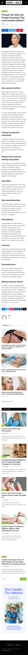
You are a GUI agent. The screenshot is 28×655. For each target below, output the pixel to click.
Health (4, 425)
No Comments (6, 26)
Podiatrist (5, 523)
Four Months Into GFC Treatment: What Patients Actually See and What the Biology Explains (14, 347)
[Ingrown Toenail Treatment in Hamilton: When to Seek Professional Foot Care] (14, 517)
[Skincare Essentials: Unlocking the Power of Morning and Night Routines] (14, 383)
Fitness (4, 556)
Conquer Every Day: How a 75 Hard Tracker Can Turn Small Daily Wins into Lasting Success (13, 562)
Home (3, 7)
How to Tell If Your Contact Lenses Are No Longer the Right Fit (14, 495)
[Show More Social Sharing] (24, 30)
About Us (18, 645)
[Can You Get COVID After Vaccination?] (14, 420)
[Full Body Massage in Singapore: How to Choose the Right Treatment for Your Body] (14, 451)
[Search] (25, 2)
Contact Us (10, 645)
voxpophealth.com (6, 650)
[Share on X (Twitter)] (12, 30)
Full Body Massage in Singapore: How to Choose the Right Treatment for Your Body (14, 462)
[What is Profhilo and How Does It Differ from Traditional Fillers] (14, 361)
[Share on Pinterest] (19, 30)
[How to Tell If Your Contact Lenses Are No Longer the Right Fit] (14, 484)
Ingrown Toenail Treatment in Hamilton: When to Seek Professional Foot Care (13, 529)
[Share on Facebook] (5, 30)
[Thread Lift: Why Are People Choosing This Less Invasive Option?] (14, 47)
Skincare (4, 11)
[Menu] (3, 2)
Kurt (7, 24)
